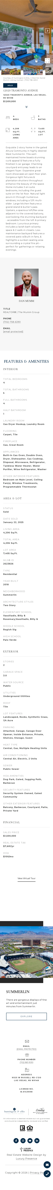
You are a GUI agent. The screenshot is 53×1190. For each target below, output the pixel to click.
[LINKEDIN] (36, 1140)
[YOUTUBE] (30, 1140)
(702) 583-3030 (26, 1062)
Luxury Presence (26, 1158)
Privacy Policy (39, 1172)
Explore (27, 1016)
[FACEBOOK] (16, 1140)
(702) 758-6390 (12, 322)
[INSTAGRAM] (23, 1140)
